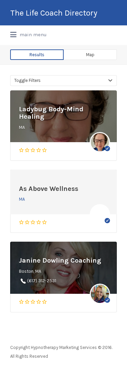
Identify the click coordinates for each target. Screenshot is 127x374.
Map (90, 54)
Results (36, 54)
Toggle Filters (27, 80)
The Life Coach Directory (53, 13)
